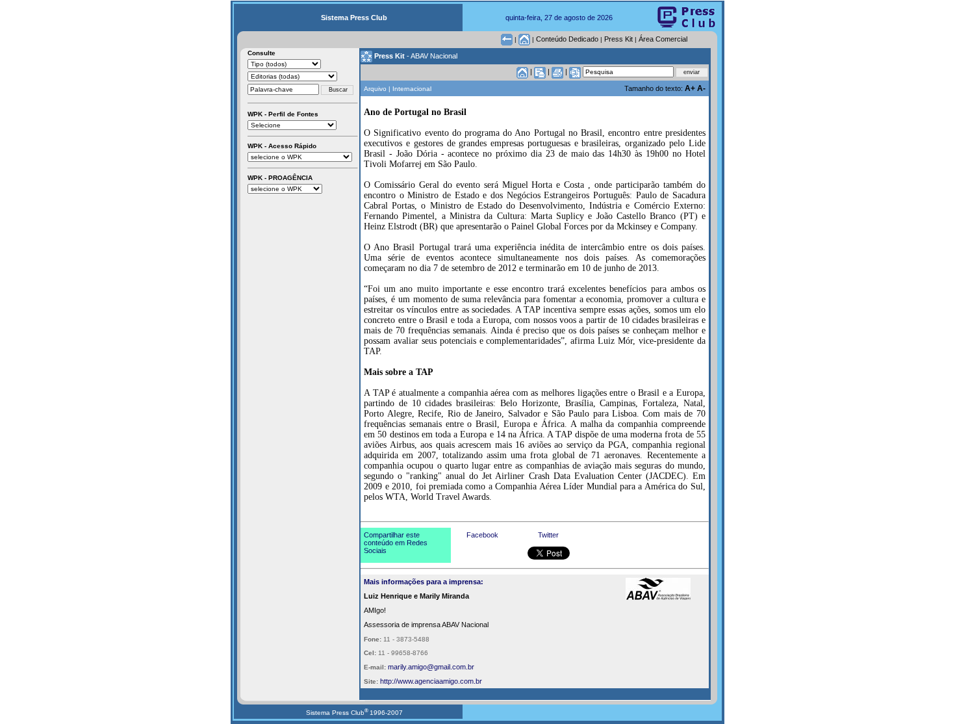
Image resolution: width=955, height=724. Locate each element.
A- (701, 88)
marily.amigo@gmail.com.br (431, 667)
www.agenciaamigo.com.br (440, 681)
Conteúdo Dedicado (567, 39)
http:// (389, 681)
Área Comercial (663, 39)
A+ (691, 88)
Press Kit (618, 39)
